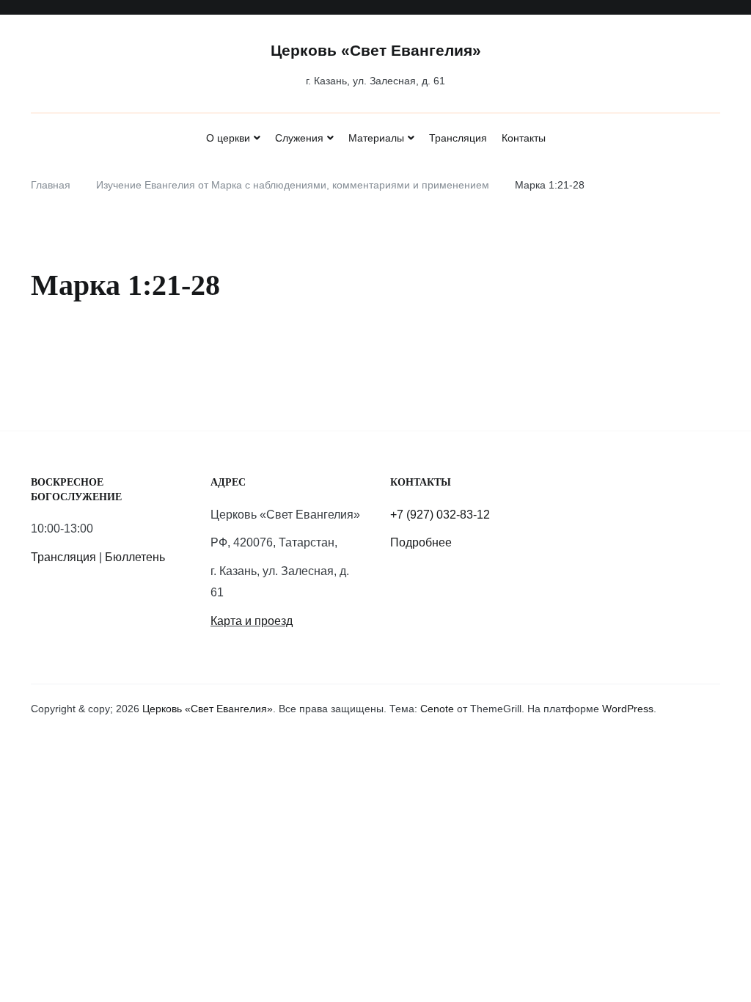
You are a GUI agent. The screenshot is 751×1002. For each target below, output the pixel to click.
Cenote (437, 708)
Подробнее (421, 542)
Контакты (524, 138)
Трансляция (458, 138)
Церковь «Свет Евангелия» (376, 50)
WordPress (627, 708)
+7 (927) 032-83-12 (440, 514)
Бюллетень (135, 557)
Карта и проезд (251, 621)
